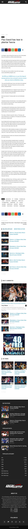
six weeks (4, 205)
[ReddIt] (16, 50)
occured (21, 202)
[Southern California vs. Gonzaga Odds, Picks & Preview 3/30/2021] (5, 415)
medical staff (12, 202)
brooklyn (16, 199)
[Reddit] (16, 521)
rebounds (16, 204)
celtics (3, 200)
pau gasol (4, 204)
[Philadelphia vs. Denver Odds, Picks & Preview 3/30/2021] (5, 322)
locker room (20, 200)
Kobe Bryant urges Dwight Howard (20, 223)
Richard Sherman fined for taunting (18, 446)
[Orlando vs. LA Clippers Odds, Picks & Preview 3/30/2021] (5, 241)
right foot (21, 204)
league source (14, 200)
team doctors (9, 205)
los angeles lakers (5, 202)
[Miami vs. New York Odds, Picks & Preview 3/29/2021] (5, 261)
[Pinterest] (9, 50)
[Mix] (8, 521)
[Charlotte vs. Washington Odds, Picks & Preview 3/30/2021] (5, 328)
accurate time (8, 199)
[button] (2, 2)
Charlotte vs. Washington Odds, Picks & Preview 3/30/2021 (21, 387)
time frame (16, 205)
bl (12, 199)
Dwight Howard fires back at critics (7, 223)
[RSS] (19, 521)
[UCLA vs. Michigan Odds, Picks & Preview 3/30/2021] (5, 408)
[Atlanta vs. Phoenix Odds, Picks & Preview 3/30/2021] (14, 292)
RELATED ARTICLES (7, 229)
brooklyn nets (22, 199)
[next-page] (5, 274)
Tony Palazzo (4, 305)
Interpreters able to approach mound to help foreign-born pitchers (17, 440)
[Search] (26, 2)
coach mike (8, 200)
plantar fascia (9, 204)
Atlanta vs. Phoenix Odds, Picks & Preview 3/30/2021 (13, 303)
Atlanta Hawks (3, 235)
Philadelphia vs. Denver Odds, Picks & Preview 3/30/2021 (6, 387)
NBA (7, 34)
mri (17, 202)
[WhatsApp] (12, 50)
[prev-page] (2, 274)
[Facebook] (2, 50)
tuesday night (22, 205)
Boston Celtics (3, 270)
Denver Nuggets (4, 249)
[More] (22, 50)
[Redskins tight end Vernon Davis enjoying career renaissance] (5, 433)
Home (2, 34)
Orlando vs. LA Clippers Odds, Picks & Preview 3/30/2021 (20, 372)
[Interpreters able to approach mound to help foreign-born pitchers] (5, 440)
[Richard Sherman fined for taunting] (5, 447)
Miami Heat (5, 263)
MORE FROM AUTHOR (19, 229)
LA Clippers (4, 242)
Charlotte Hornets (4, 256)
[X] (6, 50)
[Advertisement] (14, 18)
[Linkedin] (19, 50)
